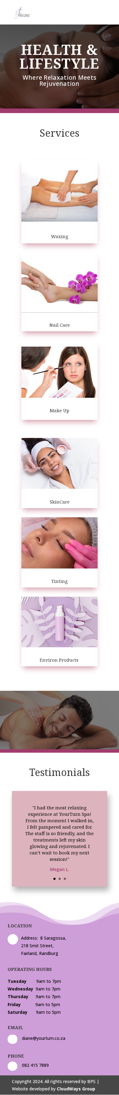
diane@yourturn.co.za (43, 1038)
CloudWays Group (76, 1089)
